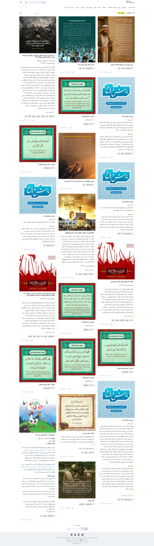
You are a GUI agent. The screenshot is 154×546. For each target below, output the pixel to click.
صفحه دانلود (49, 112)
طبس (34, 336)
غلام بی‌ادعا (91, 501)
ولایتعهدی (85, 274)
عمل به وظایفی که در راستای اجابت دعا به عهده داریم (79, 181)
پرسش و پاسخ (117, 7)
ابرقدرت (33, 116)
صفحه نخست (131, 7)
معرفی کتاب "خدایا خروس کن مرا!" (45, 435)
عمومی (129, 13)
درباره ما (73, 7)
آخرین (68, 529)
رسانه (113, 320)
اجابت (119, 499)
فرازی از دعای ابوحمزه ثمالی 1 (46, 384)
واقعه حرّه (50, 336)
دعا (119, 68)
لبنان (47, 116)
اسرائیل (38, 116)
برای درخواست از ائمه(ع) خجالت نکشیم (122, 65)
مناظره (90, 274)
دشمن (45, 336)
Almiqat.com (77, 544)
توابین (117, 320)
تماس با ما (66, 7)
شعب (77, 7)
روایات (99, 7)
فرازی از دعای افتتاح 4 (88, 116)
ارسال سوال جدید (126, 495)
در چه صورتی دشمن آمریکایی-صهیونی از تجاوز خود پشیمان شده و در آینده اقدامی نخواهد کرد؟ (38, 56)
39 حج (50, 116)
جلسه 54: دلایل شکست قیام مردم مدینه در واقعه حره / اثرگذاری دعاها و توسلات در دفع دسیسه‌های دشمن (39, 294)
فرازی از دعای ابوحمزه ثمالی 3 (46, 164)
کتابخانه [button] (110, 7)
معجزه (80, 274)
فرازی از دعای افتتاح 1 (88, 378)
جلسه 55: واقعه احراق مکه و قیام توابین (122, 282)
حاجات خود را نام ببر (88, 433)
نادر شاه (30, 336)
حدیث (90, 452)
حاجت (122, 68)
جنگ (80, 68)
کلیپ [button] (82, 7)
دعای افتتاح (86, 124)
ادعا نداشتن (81, 504)
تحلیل (29, 116)
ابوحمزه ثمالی (46, 168)
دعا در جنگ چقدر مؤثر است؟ (86, 65)
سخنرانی (124, 7)
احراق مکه (122, 320)
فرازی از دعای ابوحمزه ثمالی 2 (124, 368)
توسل (127, 320)
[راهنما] (21, 2)
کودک (45, 516)
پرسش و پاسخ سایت (127, 116)
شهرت (119, 233)
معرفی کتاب (50, 516)
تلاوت (95, 7)
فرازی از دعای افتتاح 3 (88, 322)
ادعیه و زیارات (88, 7)
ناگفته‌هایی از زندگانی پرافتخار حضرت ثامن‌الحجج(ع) (79, 233)
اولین (85, 529)
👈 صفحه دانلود (89, 270)
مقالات (104, 7)
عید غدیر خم (128, 68)
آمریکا (43, 116)
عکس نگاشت (89, 68)
